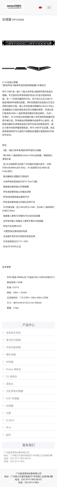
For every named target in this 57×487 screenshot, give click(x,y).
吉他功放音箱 (13, 347)
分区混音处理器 (14, 391)
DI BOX (10, 420)
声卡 (8, 427)
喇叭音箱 (11, 354)
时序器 (9, 362)
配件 (8, 435)
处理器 (9, 406)
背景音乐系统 (13, 332)
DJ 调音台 (11, 376)
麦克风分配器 (13, 340)
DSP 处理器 (12, 398)
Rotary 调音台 (13, 369)
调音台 (9, 384)
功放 (8, 413)
